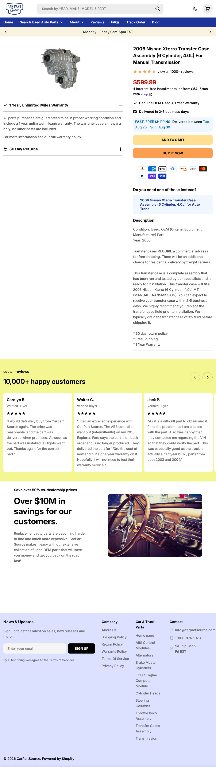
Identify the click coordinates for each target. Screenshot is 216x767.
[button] (5, 31)
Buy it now (173, 153)
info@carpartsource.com (195, 630)
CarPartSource (28, 758)
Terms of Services (61, 660)
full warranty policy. (66, 137)
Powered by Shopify (58, 758)
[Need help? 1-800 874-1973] (194, 8)
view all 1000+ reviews (176, 71)
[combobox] (100, 9)
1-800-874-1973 (188, 638)
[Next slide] (207, 377)
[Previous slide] (195, 377)
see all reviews (16, 371)
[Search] (157, 8)
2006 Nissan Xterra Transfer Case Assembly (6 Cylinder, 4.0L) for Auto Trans (170, 204)
